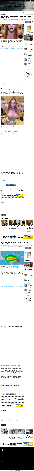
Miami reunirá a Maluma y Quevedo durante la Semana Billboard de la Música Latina (21, 226)
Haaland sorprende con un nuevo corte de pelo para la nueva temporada (30, 49)
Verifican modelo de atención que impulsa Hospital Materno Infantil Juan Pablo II (30, 64)
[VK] (13, 185)
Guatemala (28, 58)
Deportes (2, 228)
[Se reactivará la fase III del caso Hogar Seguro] (25, 59)
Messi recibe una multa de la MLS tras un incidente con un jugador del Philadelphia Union (28, 44)
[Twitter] (25, 0)
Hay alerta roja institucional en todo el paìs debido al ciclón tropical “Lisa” (19, 190)
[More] (32, 22)
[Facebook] (24, 0)
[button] (32, 12)
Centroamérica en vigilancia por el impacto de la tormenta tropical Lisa (6, 190)
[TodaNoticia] (17, 6)
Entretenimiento (3, 14)
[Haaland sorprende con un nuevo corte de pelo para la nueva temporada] (25, 49)
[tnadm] (1, 22)
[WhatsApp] (15, 185)
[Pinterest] (30, 22)
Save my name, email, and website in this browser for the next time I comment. (12, 213)
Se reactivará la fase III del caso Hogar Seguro (30, 60)
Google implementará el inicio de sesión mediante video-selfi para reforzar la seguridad (30, 55)
